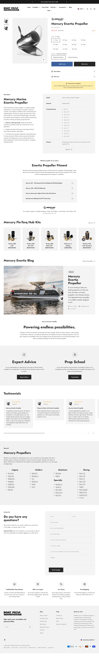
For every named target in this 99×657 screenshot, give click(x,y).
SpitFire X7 (34, 473)
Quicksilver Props (44, 627)
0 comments (73, 308)
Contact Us (59, 615)
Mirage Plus (11, 484)
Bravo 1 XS (82, 476)
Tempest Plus (11, 479)
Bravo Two (58, 495)
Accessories (62, 7)
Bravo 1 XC (82, 484)
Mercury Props (43, 615)
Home (29, 7)
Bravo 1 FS (82, 473)
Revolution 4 (35, 476)
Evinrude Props (44, 618)
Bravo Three (59, 490)
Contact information (41, 647)
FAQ (57, 621)
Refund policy (7, 647)
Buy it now (85, 64)
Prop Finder (45, 7)
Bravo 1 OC (82, 481)
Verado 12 (58, 487)
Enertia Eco (35, 481)
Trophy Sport (11, 487)
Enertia (33, 484)
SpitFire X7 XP (83, 492)
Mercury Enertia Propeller (74, 279)
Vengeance (11, 481)
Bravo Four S (59, 492)
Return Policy (59, 618)
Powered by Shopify (25, 645)
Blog (70, 7)
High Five (10, 490)
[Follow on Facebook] (5, 640)
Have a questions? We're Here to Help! (49, 2)
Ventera (81, 487)
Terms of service (23, 647)
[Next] (66, 2)
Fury (33, 479)
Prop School (74, 377)
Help (48, 10)
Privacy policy (15, 647)
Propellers (35, 7)
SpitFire (58, 476)
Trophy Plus (11, 476)
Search (41, 633)
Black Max (58, 473)
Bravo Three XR (83, 490)
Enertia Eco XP (83, 495)
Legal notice (50, 647)
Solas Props (43, 624)
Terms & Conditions (61, 624)
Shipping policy (32, 647)
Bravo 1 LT (82, 479)
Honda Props (43, 621)
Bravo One (11, 473)
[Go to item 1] (6, 21)
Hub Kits (53, 7)
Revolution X (59, 484)
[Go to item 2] (6, 28)
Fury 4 (33, 487)
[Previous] (32, 2)
